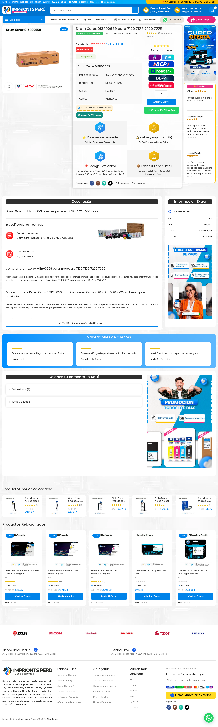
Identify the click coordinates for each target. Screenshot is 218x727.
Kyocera (134, 701)
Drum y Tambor (101, 696)
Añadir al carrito (161, 101)
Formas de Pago (65, 680)
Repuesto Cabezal (102, 691)
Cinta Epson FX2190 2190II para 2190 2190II (32, 502)
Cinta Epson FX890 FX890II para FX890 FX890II (162, 502)
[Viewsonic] (91, 633)
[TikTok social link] (110, 183)
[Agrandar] (9, 86)
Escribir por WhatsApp (91, 115)
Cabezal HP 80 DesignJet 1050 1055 (151, 572)
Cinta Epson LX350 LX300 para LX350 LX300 (118, 502)
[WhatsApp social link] (104, 183)
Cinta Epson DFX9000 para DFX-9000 (75, 501)
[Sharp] (127, 633)
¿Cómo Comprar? (204, 19)
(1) (80, 505)
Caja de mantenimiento (105, 686)
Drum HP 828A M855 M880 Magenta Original (104, 572)
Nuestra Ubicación (66, 691)
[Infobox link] (20, 650)
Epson (133, 685)
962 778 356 (174, 19)
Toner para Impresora (104, 675)
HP (6, 577)
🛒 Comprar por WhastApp (161, 110)
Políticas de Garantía (67, 696)
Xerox (136, 33)
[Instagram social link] (98, 183)
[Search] (135, 10)
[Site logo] (23, 10)
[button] (161, 110)
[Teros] (162, 633)
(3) (37, 505)
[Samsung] (198, 633)
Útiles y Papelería (102, 702)
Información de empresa (69, 702)
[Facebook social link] (92, 183)
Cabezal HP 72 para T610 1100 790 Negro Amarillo (193, 572)
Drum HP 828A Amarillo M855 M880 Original (63, 572)
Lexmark (134, 706)
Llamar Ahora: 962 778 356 (193, 695)
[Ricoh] (56, 633)
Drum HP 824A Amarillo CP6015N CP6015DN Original (22, 572)
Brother (133, 690)
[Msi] (20, 633)
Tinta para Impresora (103, 680)
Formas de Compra (66, 675)
